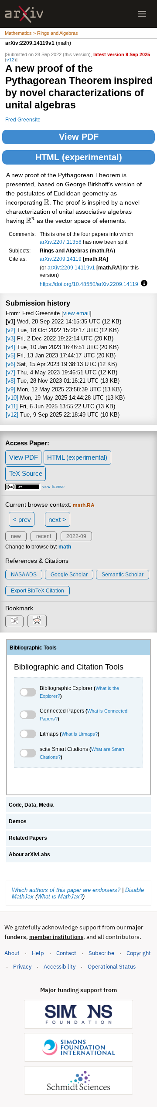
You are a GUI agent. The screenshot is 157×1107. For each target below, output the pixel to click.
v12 (10, 59)
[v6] (10, 364)
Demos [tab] (18, 821)
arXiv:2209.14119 (61, 259)
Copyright (138, 953)
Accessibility (59, 966)
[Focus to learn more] (142, 284)
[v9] (10, 389)
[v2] (10, 330)
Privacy (22, 966)
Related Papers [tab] (28, 838)
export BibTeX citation (37, 591)
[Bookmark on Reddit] (37, 621)
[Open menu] (142, 14)
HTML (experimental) (78, 157)
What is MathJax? (60, 896)
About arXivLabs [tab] (29, 854)
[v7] (10, 372)
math (64, 547)
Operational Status (112, 966)
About (12, 953)
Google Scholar (69, 575)
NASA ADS (24, 575)
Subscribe (101, 953)
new (16, 536)
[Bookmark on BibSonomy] (14, 621)
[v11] (12, 406)
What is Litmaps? (79, 734)
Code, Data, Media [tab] (31, 805)
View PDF (79, 136)
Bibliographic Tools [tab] (33, 647)
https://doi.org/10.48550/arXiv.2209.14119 (89, 284)
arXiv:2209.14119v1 (71, 267)
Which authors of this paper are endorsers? (66, 890)
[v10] (12, 397)
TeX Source (25, 473)
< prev (22, 519)
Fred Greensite (23, 119)
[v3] (10, 338)
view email (76, 313)
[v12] (12, 414)
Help (38, 953)
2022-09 (76, 536)
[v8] (10, 380)
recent (43, 536)
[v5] (10, 355)
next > (57, 519)
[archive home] (24, 14)
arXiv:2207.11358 (61, 242)
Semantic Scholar (122, 575)
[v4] (10, 347)
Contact (66, 953)
